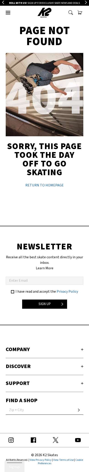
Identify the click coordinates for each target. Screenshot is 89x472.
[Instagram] (11, 440)
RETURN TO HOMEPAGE (44, 185)
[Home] (45, 12)
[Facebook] (33, 440)
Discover (18, 366)
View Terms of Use (63, 460)
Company (18, 349)
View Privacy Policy (41, 460)
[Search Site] (70, 12)
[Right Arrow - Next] (86, 2)
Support (18, 383)
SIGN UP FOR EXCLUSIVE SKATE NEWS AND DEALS (44, 3)
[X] (55, 440)
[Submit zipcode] (78, 410)
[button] (8, 12)
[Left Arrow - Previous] (3, 2)
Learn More (44, 268)
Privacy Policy (67, 291)
